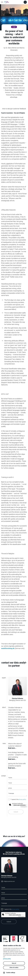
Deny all (14, 963)
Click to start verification (19, 805)
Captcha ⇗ (24, 806)
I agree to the (18, 799)
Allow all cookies (14, 967)
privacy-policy (22, 799)
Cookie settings (10, 972)
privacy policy (7, 959)
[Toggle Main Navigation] (2, 2)
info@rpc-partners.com (9, 881)
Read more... (12, 748)
